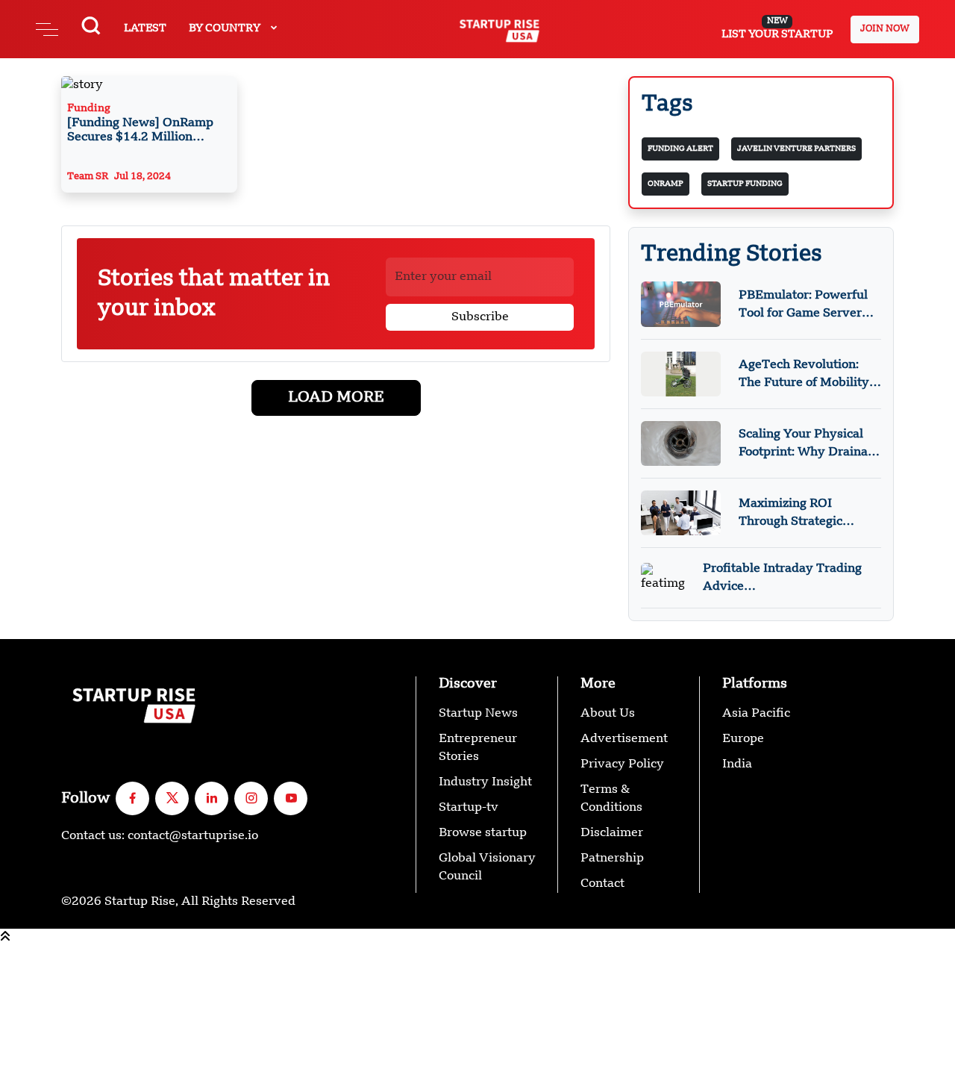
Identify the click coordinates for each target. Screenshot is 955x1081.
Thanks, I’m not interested (75, 1072)
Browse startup (483, 833)
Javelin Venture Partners (796, 148)
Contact (602, 884)
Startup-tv (468, 808)
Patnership (612, 859)
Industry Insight (485, 782)
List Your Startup (777, 28)
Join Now (884, 29)
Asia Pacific (756, 714)
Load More (336, 397)
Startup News (478, 714)
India (737, 764)
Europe (743, 739)
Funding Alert (680, 148)
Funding (141, 124)
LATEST (145, 28)
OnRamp (665, 183)
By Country (226, 28)
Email (17, 1032)
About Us (607, 714)
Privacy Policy (622, 764)
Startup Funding (745, 183)
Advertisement (624, 739)
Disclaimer (611, 833)
